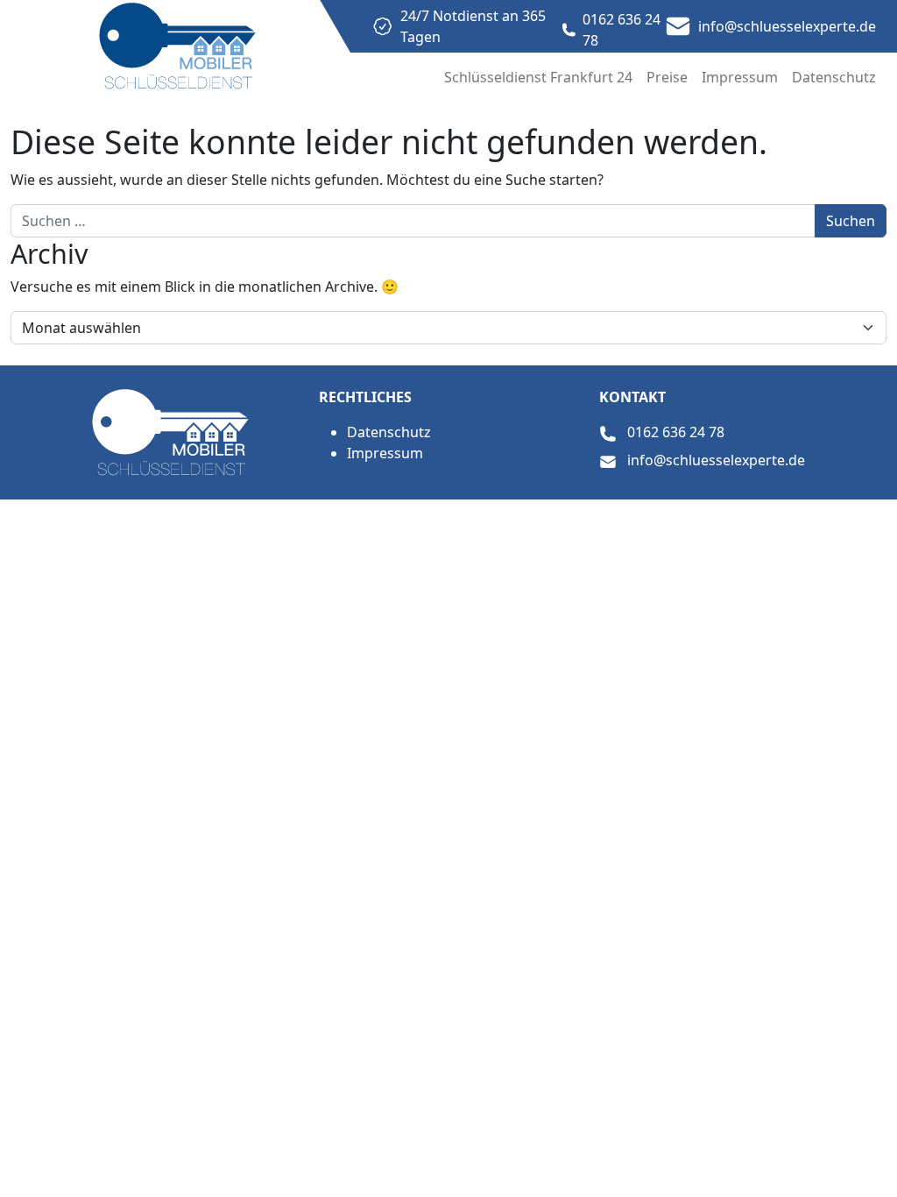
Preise (667, 77)
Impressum (740, 77)
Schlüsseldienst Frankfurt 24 (538, 77)
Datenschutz (834, 77)
